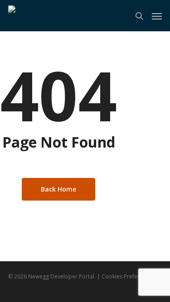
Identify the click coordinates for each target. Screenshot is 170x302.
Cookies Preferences (128, 276)
